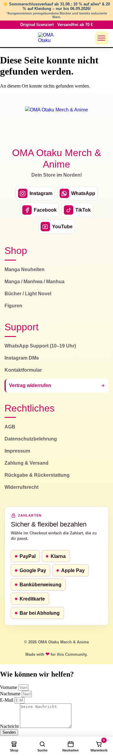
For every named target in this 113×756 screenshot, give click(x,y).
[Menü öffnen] (101, 38)
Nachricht (10, 726)
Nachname (11, 693)
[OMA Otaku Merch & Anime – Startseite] (56, 123)
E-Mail (7, 700)
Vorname (9, 687)
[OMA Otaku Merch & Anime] (49, 38)
